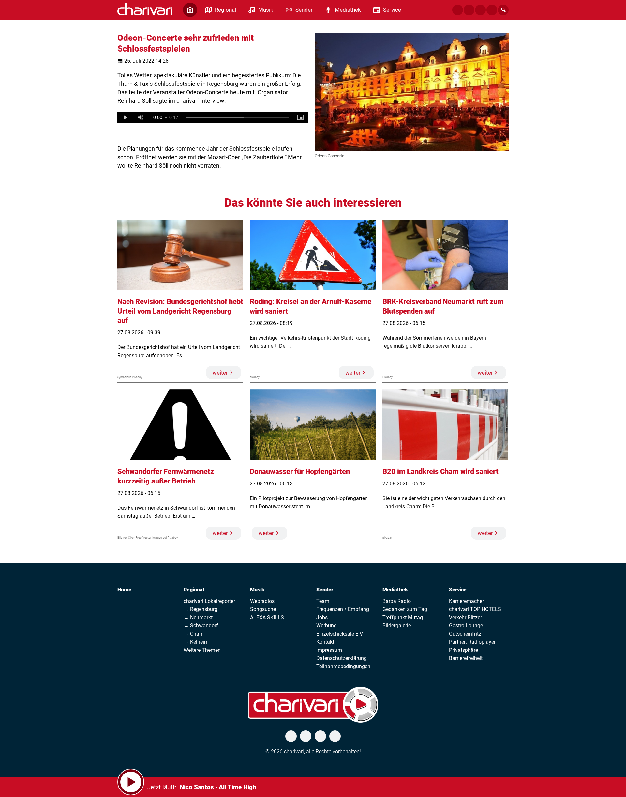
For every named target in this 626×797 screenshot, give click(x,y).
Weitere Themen (202, 650)
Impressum (329, 650)
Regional (194, 590)
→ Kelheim (196, 642)
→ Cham (194, 634)
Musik (257, 590)
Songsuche (263, 609)
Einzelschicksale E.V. (340, 634)
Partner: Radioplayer (472, 642)
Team (322, 601)
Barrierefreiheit (466, 658)
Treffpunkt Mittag (402, 617)
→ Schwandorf (201, 625)
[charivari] (144, 9)
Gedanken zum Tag (404, 609)
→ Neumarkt (198, 617)
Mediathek (395, 590)
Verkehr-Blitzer (465, 617)
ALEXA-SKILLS (267, 617)
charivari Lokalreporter (209, 601)
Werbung (326, 625)
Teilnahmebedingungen (343, 666)
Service (458, 590)
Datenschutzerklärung (341, 658)
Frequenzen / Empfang (342, 609)
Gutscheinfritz (465, 634)
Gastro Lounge (466, 625)
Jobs (322, 617)
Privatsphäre (463, 650)
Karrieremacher (466, 601)
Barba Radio (396, 601)
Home (124, 590)
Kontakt (325, 642)
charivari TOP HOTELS (475, 609)
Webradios (262, 601)
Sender (324, 590)
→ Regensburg (200, 609)
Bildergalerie (396, 625)
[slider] (237, 117)
